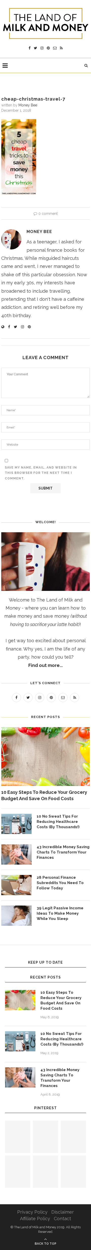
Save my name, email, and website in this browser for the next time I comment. (41, 473)
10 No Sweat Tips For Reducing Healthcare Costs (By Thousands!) (58, 821)
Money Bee (27, 105)
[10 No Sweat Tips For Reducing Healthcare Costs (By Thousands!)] (16, 824)
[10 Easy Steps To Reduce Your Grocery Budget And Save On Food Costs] (45, 756)
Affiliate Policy (35, 1218)
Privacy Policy (32, 1212)
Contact (62, 1218)
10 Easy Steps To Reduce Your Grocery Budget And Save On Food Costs (44, 795)
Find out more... (45, 665)
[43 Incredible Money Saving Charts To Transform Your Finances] (16, 854)
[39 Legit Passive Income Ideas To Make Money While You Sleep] (16, 916)
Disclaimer (62, 1212)
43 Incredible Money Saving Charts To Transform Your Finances (63, 852)
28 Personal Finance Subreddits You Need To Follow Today (60, 882)
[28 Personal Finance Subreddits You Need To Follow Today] (16, 885)
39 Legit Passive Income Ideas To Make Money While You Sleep (60, 913)
